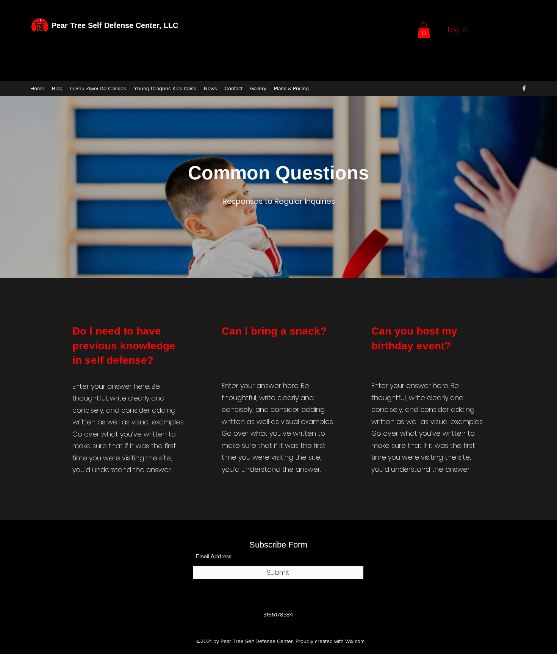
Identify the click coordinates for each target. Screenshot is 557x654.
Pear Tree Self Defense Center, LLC (115, 25)
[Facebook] (524, 88)
